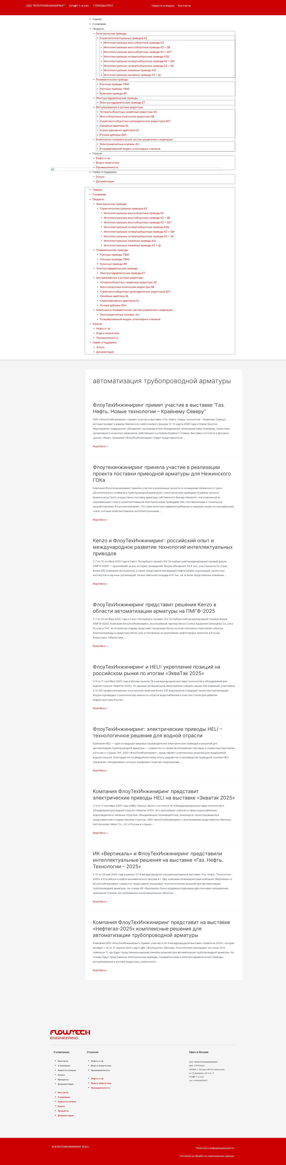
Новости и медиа (67, 1070)
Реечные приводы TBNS (115, 88)
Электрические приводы (111, 33)
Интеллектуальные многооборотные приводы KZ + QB (137, 47)
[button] (215, 1148)
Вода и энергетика (107, 162)
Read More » (100, 446)
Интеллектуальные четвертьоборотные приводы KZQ (136, 56)
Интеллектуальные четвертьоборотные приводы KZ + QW (139, 61)
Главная (97, 19)
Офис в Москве (199, 1052)
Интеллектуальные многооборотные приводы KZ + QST (138, 51)
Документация (105, 181)
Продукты (98, 28)
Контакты (63, 1061)
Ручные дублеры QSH (113, 134)
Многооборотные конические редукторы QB (127, 116)
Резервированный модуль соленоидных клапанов (130, 148)
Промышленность (107, 167)
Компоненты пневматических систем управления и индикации (134, 139)
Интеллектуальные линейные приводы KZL (130, 70)
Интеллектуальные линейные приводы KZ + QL (132, 74)
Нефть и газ (103, 158)
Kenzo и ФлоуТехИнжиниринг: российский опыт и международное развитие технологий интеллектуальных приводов (163, 546)
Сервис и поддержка (105, 171)
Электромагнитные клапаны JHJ (120, 144)
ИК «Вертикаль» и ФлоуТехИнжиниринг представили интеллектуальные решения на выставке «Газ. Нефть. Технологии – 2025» (158, 859)
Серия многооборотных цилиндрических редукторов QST (135, 121)
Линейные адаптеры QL (114, 125)
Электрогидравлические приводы (117, 98)
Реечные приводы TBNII (114, 84)
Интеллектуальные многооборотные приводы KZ (134, 42)
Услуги (100, 176)
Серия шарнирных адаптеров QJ (119, 130)
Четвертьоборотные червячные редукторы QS (128, 111)
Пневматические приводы (112, 79)
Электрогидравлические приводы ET (122, 102)
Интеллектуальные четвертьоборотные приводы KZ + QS (139, 65)
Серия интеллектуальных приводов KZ (123, 38)
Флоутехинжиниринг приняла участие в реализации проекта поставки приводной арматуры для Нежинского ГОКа (162, 473)
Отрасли (97, 153)
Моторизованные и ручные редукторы (119, 107)
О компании (99, 24)
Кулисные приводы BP (113, 93)
